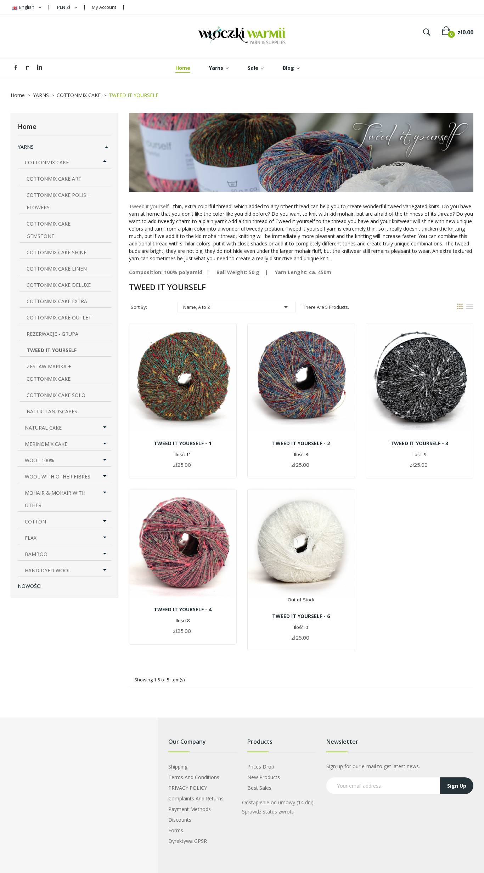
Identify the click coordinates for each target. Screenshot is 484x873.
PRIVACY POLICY (187, 787)
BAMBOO (36, 554)
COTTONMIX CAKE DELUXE (59, 285)
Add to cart (183, 465)
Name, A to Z (237, 307)
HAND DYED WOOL (48, 570)
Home (27, 126)
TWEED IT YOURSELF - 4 (183, 609)
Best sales (259, 787)
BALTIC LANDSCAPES (52, 411)
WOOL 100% (39, 460)
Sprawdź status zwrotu (268, 811)
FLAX (30, 537)
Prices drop (260, 766)
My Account (104, 7)
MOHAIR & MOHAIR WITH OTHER (55, 499)
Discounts (179, 819)
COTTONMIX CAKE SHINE (56, 252)
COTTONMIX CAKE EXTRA (57, 301)
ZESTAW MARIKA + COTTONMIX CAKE (49, 372)
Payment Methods (189, 809)
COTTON (35, 521)
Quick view (183, 385)
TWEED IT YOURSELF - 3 (419, 443)
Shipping (177, 766)
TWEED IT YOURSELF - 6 (301, 616)
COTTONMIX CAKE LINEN (57, 268)
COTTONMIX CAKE (47, 162)
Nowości (29, 586)
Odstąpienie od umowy (278, 802)
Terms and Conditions (193, 777)
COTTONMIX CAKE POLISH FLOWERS (58, 201)
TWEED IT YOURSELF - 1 (183, 443)
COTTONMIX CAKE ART (54, 178)
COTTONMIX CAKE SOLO (56, 395)
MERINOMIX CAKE (46, 444)
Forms (175, 830)
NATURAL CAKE (43, 427)
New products (263, 777)
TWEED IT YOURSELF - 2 (301, 443)
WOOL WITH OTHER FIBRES (57, 476)
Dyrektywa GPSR (187, 841)
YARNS (26, 146)
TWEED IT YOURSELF (52, 350)
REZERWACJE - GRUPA (52, 333)
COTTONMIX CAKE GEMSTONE (49, 229)
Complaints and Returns (196, 798)
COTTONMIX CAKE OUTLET (59, 317)
